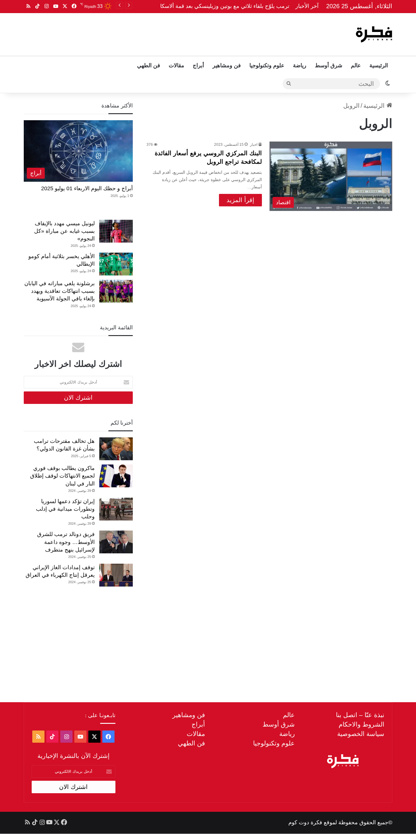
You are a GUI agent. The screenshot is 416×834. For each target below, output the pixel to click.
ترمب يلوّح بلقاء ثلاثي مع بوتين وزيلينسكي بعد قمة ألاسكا (224, 6)
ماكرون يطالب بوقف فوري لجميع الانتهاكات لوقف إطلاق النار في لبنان (62, 475)
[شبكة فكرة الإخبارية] (374, 34)
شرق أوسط (328, 65)
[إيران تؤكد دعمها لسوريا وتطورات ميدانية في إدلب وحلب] (116, 509)
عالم (356, 65)
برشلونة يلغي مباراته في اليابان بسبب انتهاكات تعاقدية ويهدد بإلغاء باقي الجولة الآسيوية (59, 291)
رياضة (299, 65)
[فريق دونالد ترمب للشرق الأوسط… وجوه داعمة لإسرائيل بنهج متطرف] (116, 542)
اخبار (253, 144)
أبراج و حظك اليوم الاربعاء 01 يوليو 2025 (87, 188)
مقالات (176, 65)
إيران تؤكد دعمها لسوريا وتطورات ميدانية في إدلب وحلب (65, 509)
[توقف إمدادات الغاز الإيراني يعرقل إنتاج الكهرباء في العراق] (116, 575)
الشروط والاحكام (361, 724)
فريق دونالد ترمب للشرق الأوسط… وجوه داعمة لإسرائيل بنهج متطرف (66, 541)
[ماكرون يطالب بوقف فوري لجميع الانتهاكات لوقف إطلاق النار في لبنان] (116, 475)
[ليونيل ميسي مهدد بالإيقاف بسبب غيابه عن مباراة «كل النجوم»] (116, 231)
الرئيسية (378, 65)
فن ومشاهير (227, 65)
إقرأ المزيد (240, 200)
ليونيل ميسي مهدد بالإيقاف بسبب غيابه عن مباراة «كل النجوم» (64, 231)
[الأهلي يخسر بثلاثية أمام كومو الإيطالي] (116, 264)
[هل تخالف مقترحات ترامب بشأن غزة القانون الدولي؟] (116, 448)
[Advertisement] (146, 33)
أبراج (198, 65)
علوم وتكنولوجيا (266, 65)
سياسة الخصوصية (360, 733)
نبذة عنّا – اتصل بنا (360, 714)
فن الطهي (148, 65)
